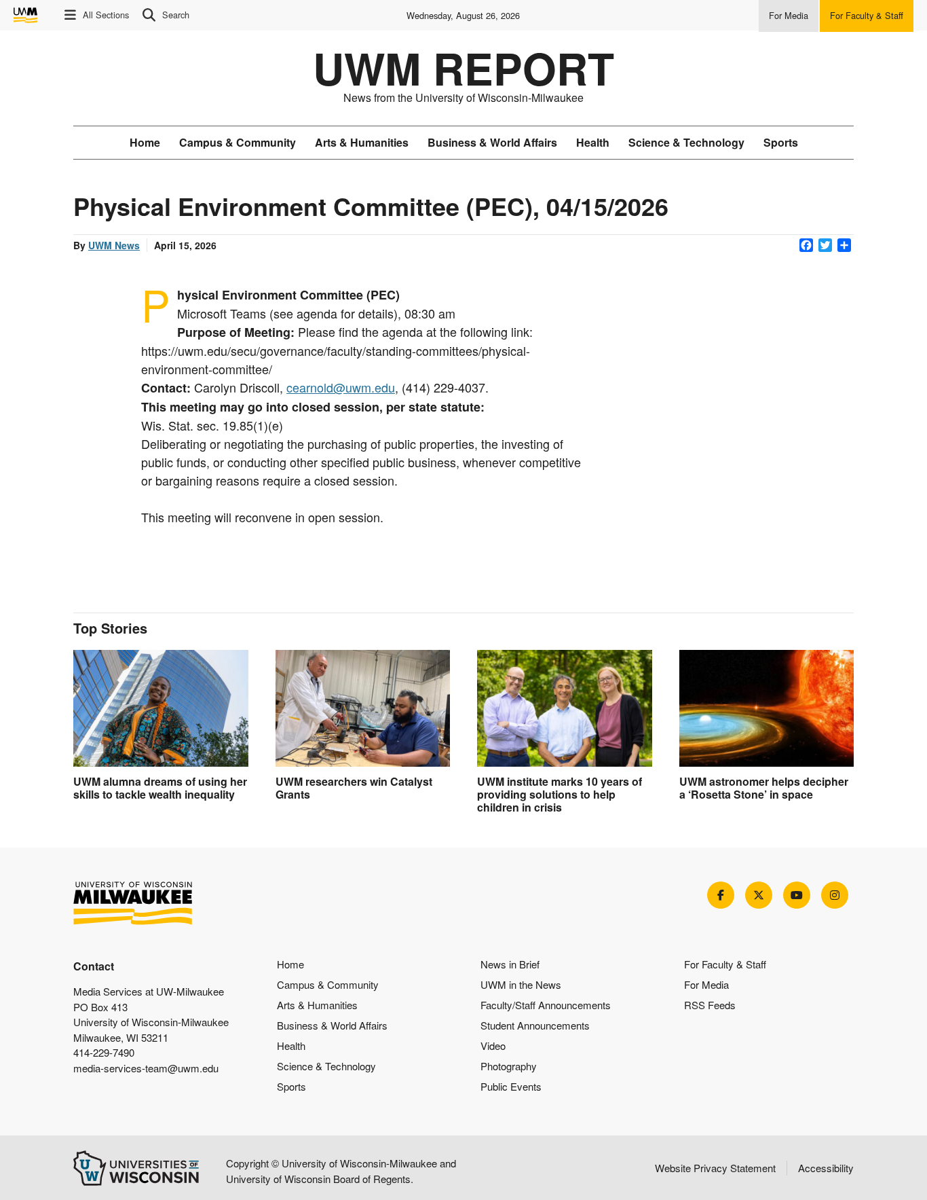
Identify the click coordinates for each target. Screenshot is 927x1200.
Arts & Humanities (362, 142)
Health (592, 142)
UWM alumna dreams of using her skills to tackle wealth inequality (160, 788)
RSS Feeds (710, 1005)
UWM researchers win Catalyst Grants (354, 788)
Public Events (511, 1086)
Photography (508, 1066)
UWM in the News (520, 984)
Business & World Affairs (492, 142)
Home (145, 142)
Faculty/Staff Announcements (545, 1005)
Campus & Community (237, 142)
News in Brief (510, 964)
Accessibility (826, 1168)
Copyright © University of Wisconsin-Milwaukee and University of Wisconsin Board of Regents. (341, 1171)
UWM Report (463, 68)
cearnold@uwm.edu (340, 387)
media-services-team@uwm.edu (146, 1068)
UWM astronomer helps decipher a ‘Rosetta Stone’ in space (763, 788)
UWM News (114, 245)
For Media (706, 984)
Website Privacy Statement (715, 1168)
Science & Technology (686, 142)
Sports (780, 142)
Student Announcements (535, 1025)
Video (493, 1045)
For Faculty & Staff (725, 964)
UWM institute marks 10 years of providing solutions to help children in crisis (559, 794)
